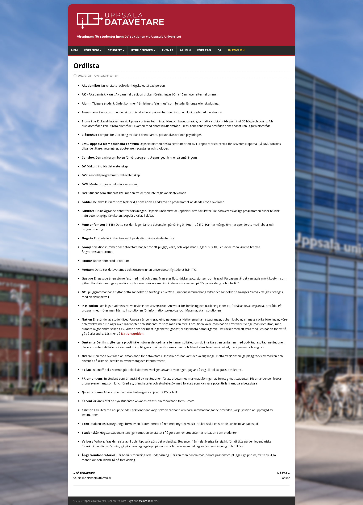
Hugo (130, 501)
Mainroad (145, 501)
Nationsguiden (132, 333)
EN (116, 75)
